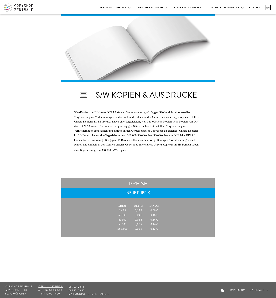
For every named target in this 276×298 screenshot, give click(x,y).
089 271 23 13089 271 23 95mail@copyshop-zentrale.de (89, 290)
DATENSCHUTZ (259, 290)
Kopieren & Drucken (113, 7)
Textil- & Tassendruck (225, 7)
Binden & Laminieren (187, 7)
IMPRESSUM (237, 290)
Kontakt (254, 7)
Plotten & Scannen (150, 7)
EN (268, 8)
